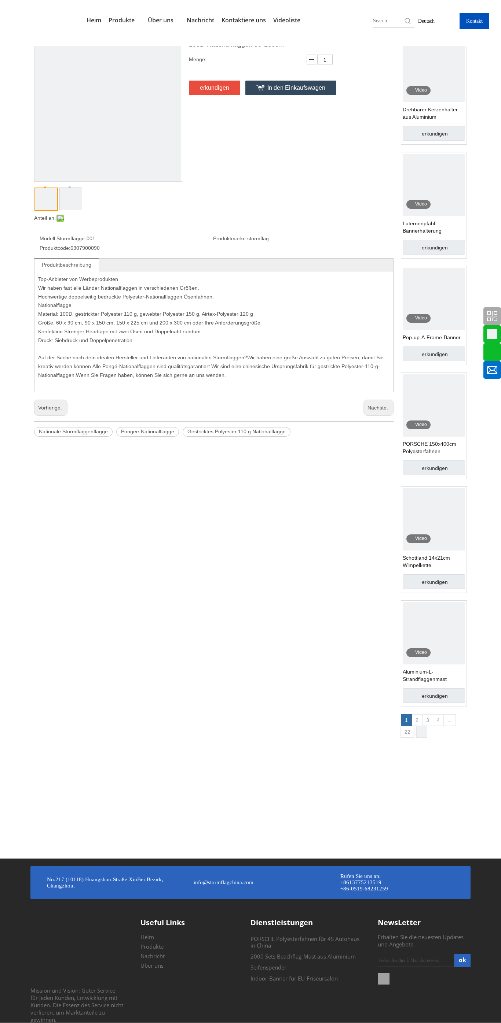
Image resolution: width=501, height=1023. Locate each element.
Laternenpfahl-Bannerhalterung (422, 227)
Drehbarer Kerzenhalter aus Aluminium (430, 113)
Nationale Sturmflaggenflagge (73, 431)
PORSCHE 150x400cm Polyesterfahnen (429, 447)
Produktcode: (55, 248)
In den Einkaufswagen (296, 88)
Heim (94, 20)
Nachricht (200, 20)
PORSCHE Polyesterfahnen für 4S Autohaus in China (305, 942)
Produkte (122, 20)
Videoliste (286, 20)
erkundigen (214, 88)
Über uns (161, 20)
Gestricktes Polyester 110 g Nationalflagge (236, 431)
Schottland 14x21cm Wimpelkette (426, 561)
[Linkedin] (384, 978)
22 (407, 732)
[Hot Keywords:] (408, 21)
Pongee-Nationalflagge (147, 431)
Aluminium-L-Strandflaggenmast (425, 675)
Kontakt (474, 21)
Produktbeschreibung (66, 265)
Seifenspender (268, 967)
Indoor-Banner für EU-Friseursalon (294, 978)
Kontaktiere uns (244, 20)
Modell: (48, 238)
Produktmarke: (230, 238)
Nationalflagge (55, 305)
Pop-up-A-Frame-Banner (432, 337)
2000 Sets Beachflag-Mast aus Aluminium (303, 956)
